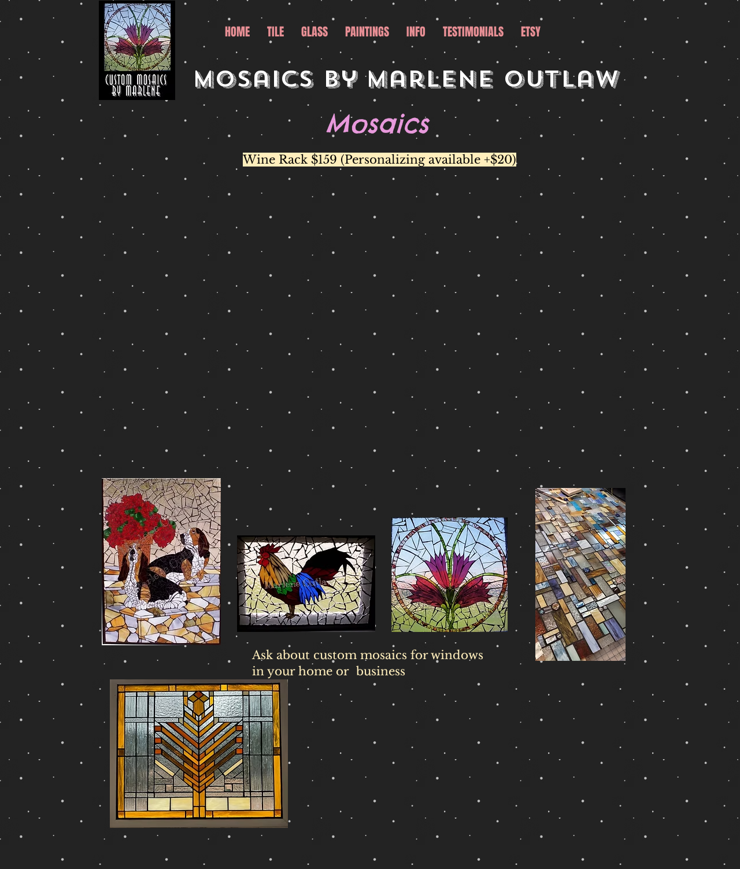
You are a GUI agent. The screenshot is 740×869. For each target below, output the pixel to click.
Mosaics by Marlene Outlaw (410, 79)
